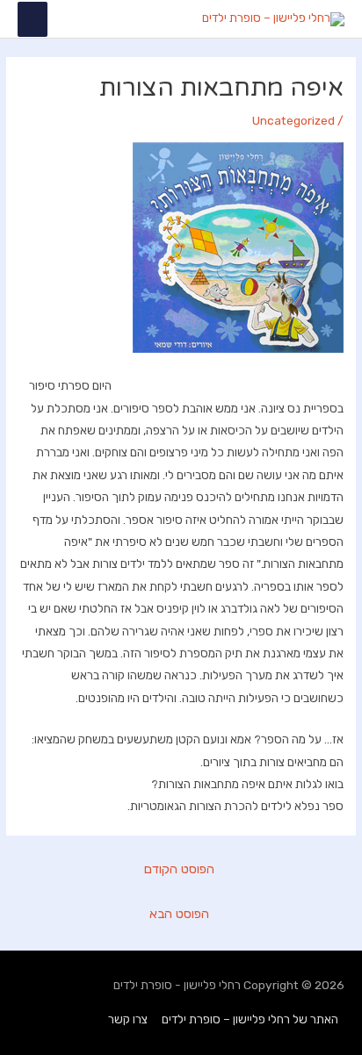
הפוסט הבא (179, 914)
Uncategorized (293, 120)
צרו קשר (128, 1019)
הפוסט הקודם (179, 869)
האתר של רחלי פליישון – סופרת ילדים (250, 1019)
